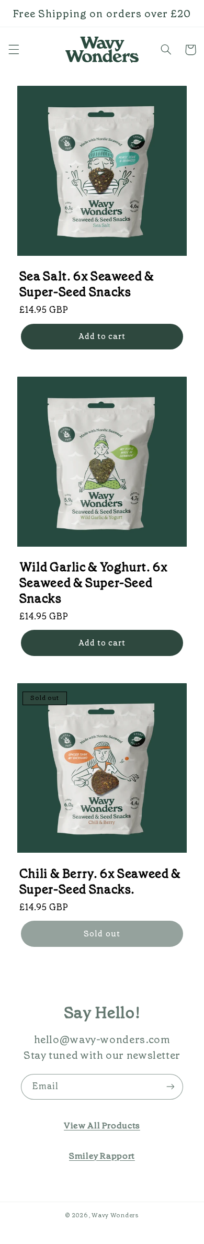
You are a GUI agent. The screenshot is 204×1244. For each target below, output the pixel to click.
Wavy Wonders (115, 1215)
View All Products (102, 1125)
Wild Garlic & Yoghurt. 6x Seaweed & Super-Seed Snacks (93, 582)
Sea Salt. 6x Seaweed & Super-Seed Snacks (86, 284)
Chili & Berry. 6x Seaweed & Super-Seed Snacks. (100, 881)
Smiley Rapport (102, 1155)
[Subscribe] (170, 1087)
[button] (14, 50)
